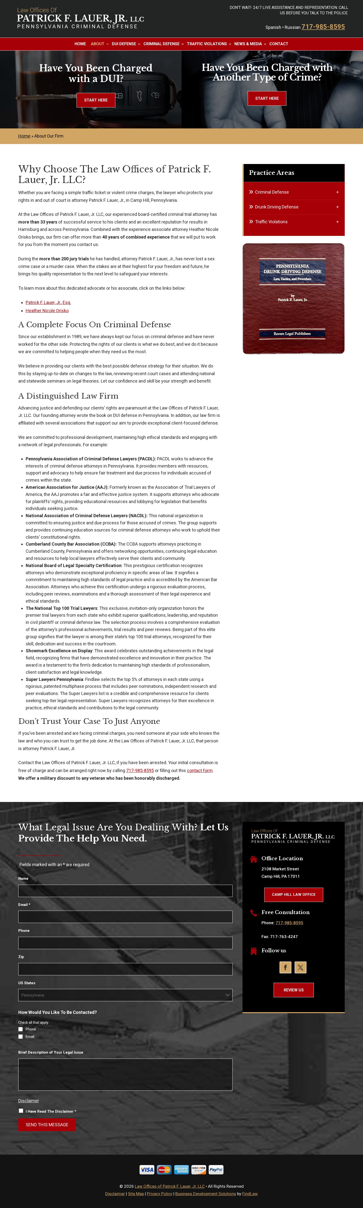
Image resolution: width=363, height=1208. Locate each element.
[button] (358, 1172)
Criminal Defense (161, 44)
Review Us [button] (294, 990)
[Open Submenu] (337, 192)
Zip (21, 957)
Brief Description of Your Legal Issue (50, 1052)
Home (80, 44)
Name (23, 878)
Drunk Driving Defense (277, 206)
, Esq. (48, 302)
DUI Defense (124, 44)
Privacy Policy (159, 1193)
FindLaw (250, 1193)
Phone (24, 930)
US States (26, 983)
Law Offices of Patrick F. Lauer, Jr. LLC (170, 1186)
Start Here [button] (96, 100)
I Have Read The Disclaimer (51, 1111)
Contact (278, 44)
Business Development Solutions (205, 1193)
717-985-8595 (323, 26)
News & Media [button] (248, 44)
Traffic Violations (207, 44)
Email (24, 904)
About (97, 44)
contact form (200, 770)
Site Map (136, 1193)
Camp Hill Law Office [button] (294, 894)
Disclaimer (28, 1100)
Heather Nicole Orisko (47, 310)
